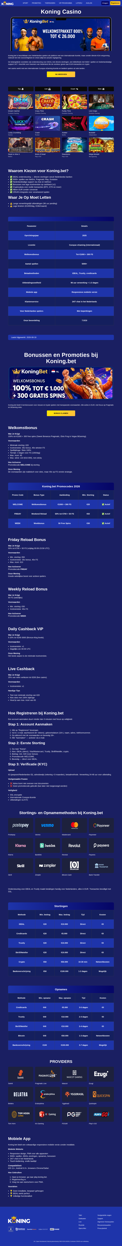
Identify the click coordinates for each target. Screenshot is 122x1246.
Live (46, 89)
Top (19, 89)
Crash (73, 89)
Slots (100, 89)
